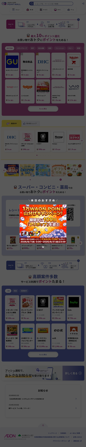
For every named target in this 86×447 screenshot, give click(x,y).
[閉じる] (43, 247)
